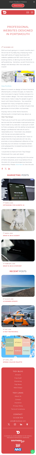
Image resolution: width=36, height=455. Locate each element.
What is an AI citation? (12, 266)
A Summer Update (10, 301)
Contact (18, 399)
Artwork (18, 375)
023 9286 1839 (18, 418)
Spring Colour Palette (12, 362)
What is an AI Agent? (11, 235)
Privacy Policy (18, 406)
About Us (18, 396)
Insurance (18, 403)
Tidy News (18, 384)
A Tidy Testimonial (10, 331)
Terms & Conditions (18, 409)
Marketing (18, 381)
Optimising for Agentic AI (13, 205)
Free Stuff (18, 378)
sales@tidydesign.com (18, 421)
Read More (18, 5)
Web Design (18, 387)
